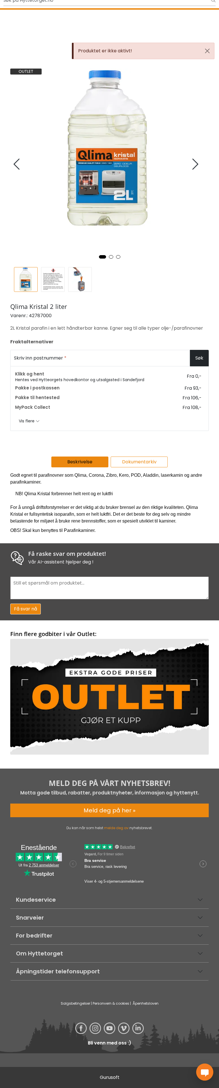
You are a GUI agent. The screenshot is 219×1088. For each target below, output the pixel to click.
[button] (102, 257)
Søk (199, 358)
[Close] (207, 51)
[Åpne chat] (204, 1072)
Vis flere (27, 421)
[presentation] (17, 164)
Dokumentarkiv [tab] (139, 462)
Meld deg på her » (109, 810)
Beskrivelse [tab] (79, 462)
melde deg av (116, 827)
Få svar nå (25, 609)
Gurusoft (109, 1077)
